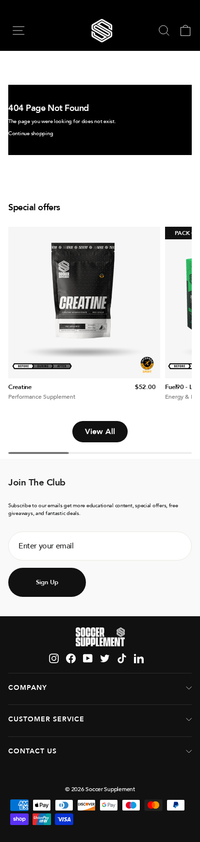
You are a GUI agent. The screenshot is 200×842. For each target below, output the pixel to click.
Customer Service (46, 719)
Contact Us (32, 751)
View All (100, 431)
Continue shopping (30, 133)
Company (27, 687)
